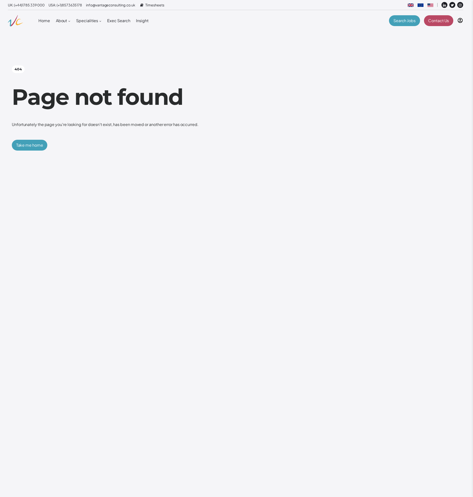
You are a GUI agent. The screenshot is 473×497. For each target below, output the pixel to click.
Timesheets (154, 5)
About (61, 20)
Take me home (29, 145)
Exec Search (118, 20)
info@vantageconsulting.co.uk (110, 5)
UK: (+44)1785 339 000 (26, 5)
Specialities (87, 20)
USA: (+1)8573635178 (65, 5)
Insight (142, 20)
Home (44, 20)
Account (460, 20)
